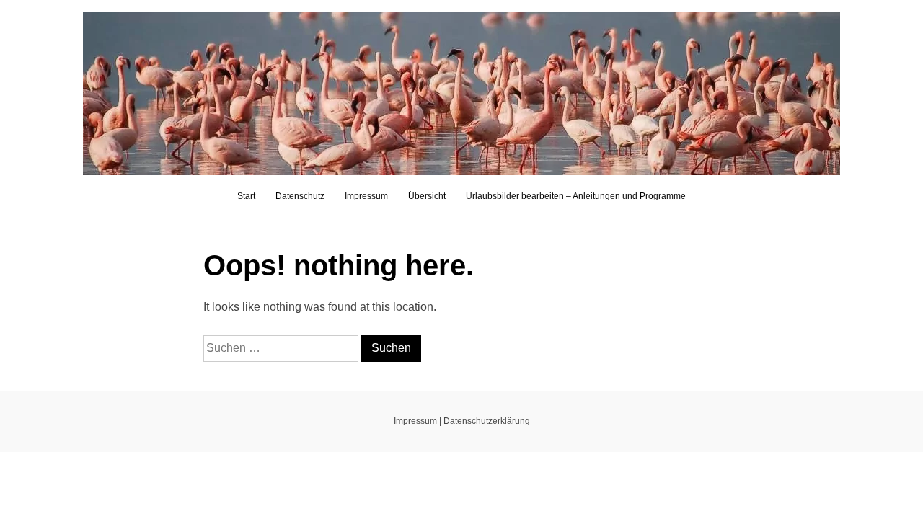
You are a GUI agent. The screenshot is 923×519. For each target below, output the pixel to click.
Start (246, 196)
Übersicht (427, 196)
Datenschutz (299, 196)
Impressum (366, 196)
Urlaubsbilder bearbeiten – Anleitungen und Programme (576, 196)
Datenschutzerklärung (486, 421)
